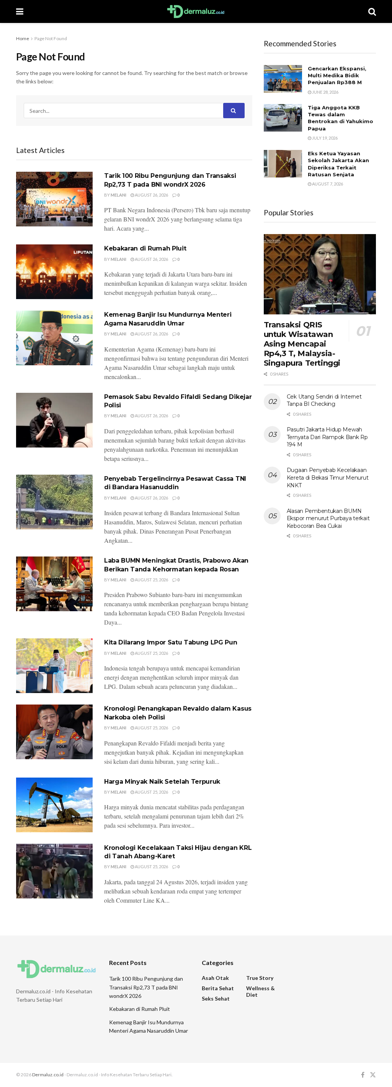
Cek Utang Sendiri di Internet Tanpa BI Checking (324, 400)
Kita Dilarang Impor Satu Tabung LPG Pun (170, 642)
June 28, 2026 (324, 91)
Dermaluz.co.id (48, 1074)
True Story (259, 978)
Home (22, 38)
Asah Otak (215, 978)
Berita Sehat (218, 988)
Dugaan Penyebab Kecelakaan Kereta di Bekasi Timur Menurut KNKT (328, 477)
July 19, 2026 (324, 137)
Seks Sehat (216, 998)
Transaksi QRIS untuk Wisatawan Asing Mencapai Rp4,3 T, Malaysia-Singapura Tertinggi (302, 344)
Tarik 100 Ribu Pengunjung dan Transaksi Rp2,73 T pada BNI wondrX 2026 (146, 987)
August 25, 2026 (151, 579)
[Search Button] (234, 110)
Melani (118, 194)
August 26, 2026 (151, 194)
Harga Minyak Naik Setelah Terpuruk (162, 781)
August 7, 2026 (327, 183)
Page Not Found (50, 38)
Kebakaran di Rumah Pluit (145, 248)
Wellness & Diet (260, 991)
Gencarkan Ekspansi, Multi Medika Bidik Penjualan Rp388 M (337, 75)
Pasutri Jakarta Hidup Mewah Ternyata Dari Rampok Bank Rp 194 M (327, 437)
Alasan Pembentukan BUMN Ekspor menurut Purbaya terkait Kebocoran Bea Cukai (328, 518)
